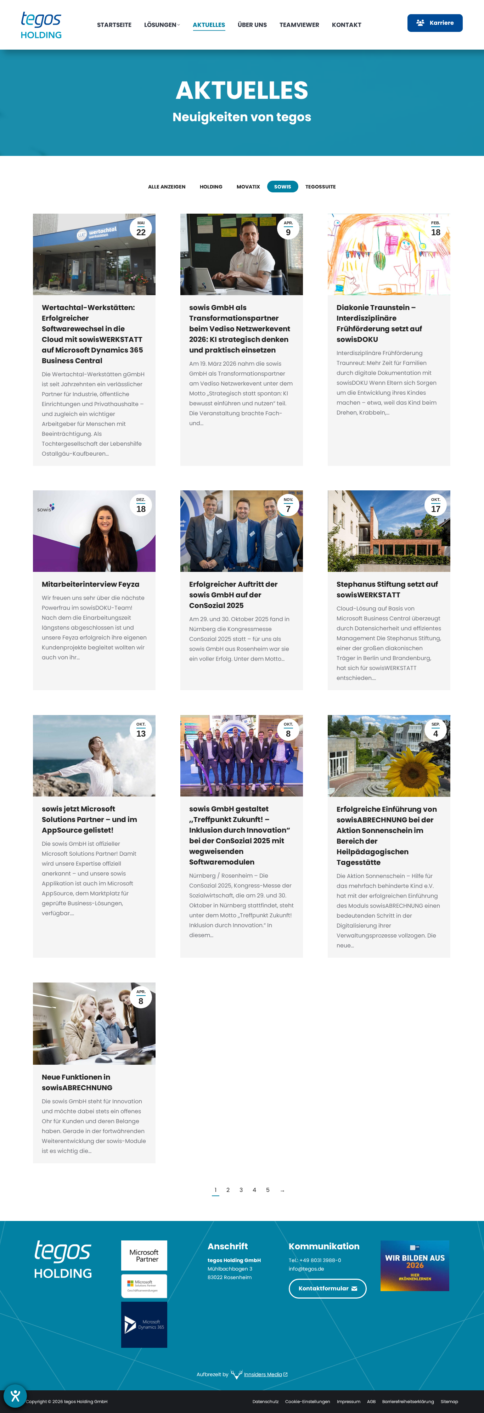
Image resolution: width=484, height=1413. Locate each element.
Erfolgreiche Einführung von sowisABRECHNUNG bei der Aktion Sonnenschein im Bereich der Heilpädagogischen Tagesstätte (387, 835)
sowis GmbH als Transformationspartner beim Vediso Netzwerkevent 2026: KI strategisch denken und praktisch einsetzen (239, 329)
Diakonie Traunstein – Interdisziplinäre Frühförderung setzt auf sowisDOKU (379, 323)
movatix (248, 186)
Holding (211, 186)
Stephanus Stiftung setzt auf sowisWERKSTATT (387, 589)
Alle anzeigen (167, 186)
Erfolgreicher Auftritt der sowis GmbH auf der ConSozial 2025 (233, 594)
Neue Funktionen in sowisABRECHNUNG (77, 1082)
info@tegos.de (306, 1268)
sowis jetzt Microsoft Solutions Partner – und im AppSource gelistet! (89, 819)
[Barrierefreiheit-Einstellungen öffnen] (15, 1396)
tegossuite (320, 186)
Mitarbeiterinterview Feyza (91, 584)
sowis (282, 186)
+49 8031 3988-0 (320, 1260)
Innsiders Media (263, 1374)
